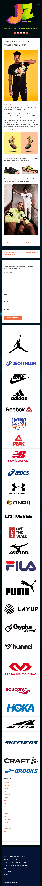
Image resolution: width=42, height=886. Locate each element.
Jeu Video (7, 810)
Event (6, 797)
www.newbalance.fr (14, 179)
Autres (7, 785)
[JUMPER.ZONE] (21, 13)
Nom (6, 294)
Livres (6, 813)
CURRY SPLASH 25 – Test (11, 859)
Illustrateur (7, 877)
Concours (7, 794)
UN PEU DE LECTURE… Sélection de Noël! (15, 856)
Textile (7, 835)
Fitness (7, 800)
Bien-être (7, 788)
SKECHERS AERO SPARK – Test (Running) (16, 865)
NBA (7, 242)
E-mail (6, 302)
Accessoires (8, 782)
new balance (21, 242)
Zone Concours (7, 871)
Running (7, 819)
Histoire (7, 804)
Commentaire (8, 272)
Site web (6, 309)
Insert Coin (6, 874)
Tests (6, 831)
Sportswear (8, 828)
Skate (6, 822)
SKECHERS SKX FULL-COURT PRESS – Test (16, 862)
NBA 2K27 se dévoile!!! (10, 853)
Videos (7, 838)
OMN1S (27, 242)
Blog (6, 791)
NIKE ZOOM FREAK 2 (31, 252)
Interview (7, 807)
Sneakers (10, 242)
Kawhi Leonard (12, 105)
